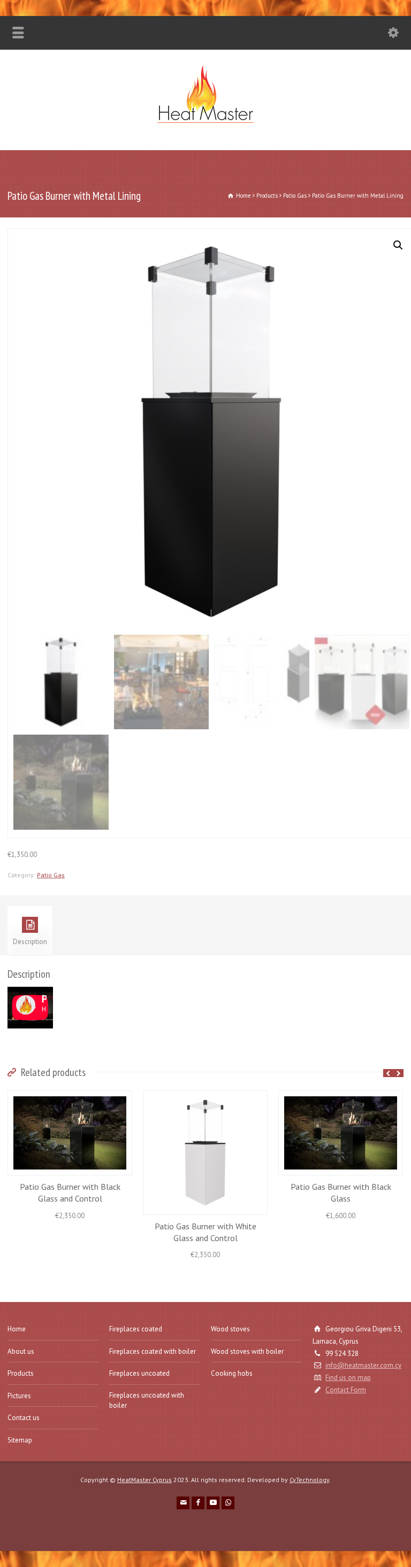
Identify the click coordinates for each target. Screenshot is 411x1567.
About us (20, 1351)
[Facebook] (198, 1502)
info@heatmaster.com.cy (363, 1365)
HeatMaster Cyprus (144, 1480)
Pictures (19, 1395)
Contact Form (345, 1389)
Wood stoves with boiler (247, 1351)
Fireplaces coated (135, 1329)
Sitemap (19, 1440)
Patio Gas (51, 875)
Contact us (23, 1417)
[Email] (183, 1502)
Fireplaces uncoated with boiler (146, 1400)
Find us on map (348, 1377)
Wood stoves (230, 1329)
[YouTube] (213, 1502)
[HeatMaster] (205, 127)
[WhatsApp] (228, 1502)
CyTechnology (309, 1480)
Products (20, 1373)
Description (30, 941)
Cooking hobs (232, 1373)
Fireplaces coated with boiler (152, 1351)
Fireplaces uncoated (139, 1373)
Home (16, 1329)
